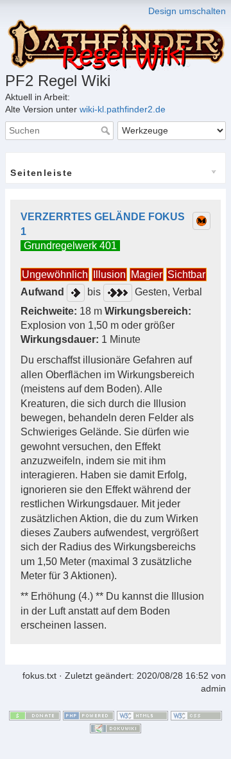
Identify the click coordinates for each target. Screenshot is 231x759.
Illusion (109, 274)
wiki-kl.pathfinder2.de (123, 109)
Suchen (107, 130)
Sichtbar (186, 274)
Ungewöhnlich (55, 274)
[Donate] (34, 715)
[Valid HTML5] (142, 715)
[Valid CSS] (196, 715)
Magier (146, 274)
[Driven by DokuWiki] (115, 727)
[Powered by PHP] (88, 715)
